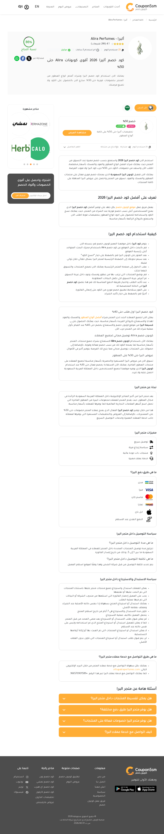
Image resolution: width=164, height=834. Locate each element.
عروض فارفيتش (45, 802)
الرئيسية (152, 20)
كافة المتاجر (138, 20)
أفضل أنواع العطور (91, 317)
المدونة (50, 7)
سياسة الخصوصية (99, 794)
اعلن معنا (100, 787)
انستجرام (19, 777)
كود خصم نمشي (45, 782)
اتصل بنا (100, 782)
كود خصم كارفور (45, 792)
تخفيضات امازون (44, 797)
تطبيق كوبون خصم (69, 777)
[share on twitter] (29, 58)
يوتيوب (19, 782)
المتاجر (95, 7)
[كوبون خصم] (141, 7)
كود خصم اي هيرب (44, 787)
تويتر (21, 787)
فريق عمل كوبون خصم (96, 803)
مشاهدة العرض (77, 133)
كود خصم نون (46, 777)
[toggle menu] (18, 6)
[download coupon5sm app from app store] (145, 789)
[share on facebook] (22, 58)
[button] (26, 7)
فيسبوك (18, 792)
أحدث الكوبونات (111, 7)
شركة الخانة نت (67, 820)
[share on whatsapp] (16, 58)
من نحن (101, 777)
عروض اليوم (64, 7)
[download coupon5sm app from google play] (125, 789)
